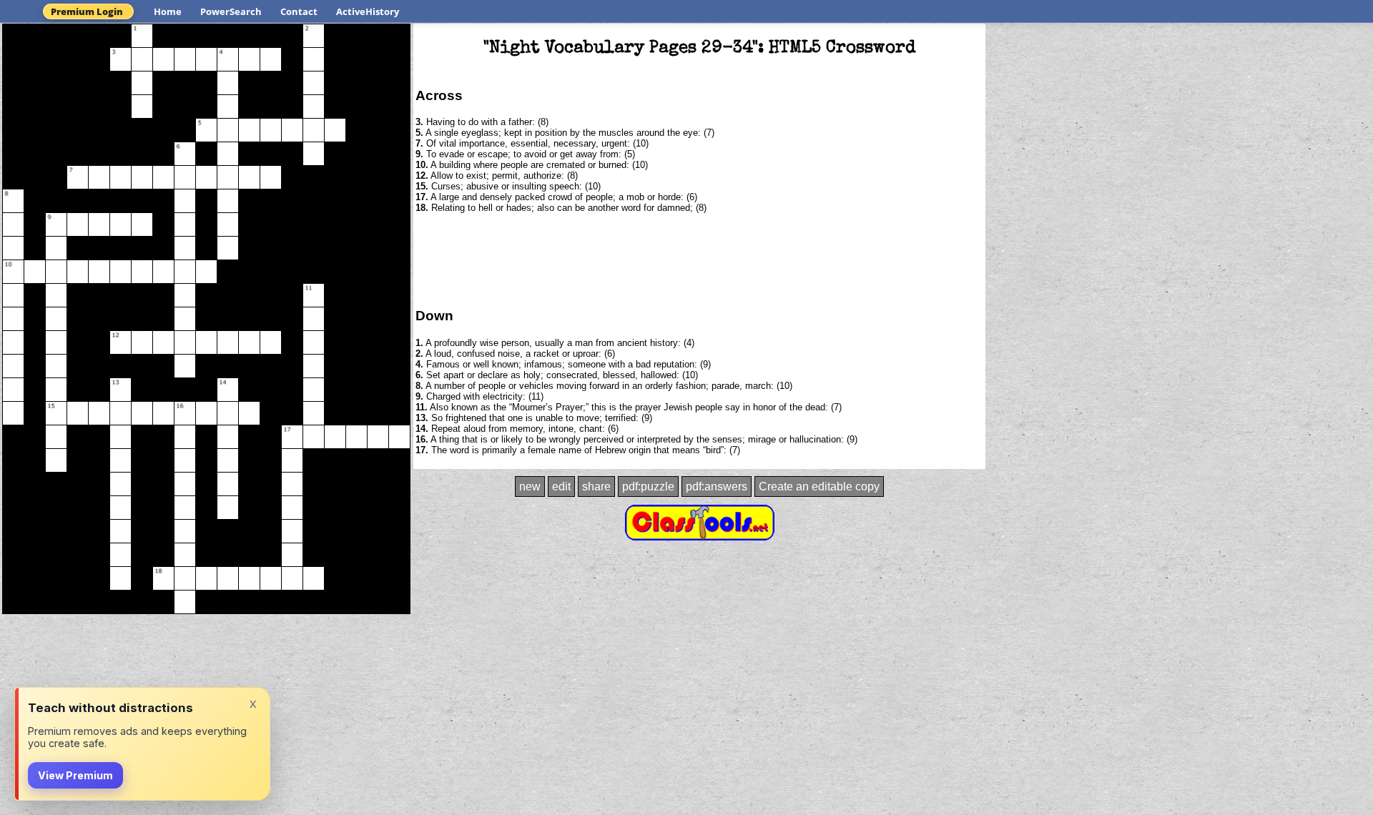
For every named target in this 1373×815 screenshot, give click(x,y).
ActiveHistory (367, 11)
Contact (299, 11)
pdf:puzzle (648, 486)
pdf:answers (716, 486)
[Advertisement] (699, 259)
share (596, 486)
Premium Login (87, 11)
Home (168, 11)
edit (561, 486)
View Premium (75, 775)
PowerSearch (231, 11)
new (530, 486)
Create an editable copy (819, 486)
